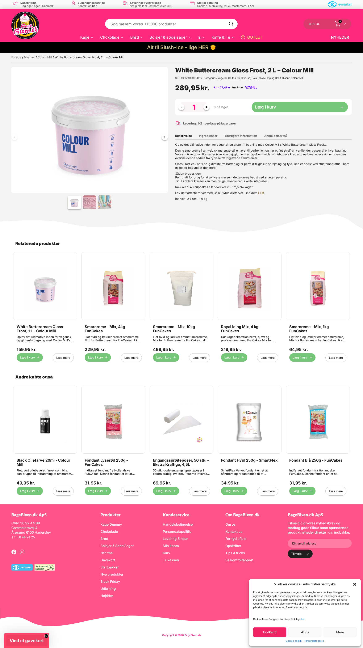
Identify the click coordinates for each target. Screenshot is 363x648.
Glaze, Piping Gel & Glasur (274, 78)
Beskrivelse (183, 135)
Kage (84, 37)
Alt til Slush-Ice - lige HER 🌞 (181, 47)
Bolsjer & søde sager (168, 37)
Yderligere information (241, 135)
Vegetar (222, 78)
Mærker (29, 57)
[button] (354, 584)
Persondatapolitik (314, 640)
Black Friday (110, 581)
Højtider (106, 596)
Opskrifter (233, 546)
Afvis (305, 632)
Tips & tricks (235, 553)
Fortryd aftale (235, 539)
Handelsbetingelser (178, 524)
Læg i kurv (265, 107)
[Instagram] (22, 552)
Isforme (106, 553)
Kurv (166, 553)
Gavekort (107, 560)
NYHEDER (340, 37)
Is (199, 37)
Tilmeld (296, 553)
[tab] (186, 135)
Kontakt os (233, 531)
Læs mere (63, 357)
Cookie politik (293, 640)
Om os (230, 524)
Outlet (254, 37)
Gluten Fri (234, 78)
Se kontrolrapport (239, 560)
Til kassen (171, 560)
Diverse (245, 78)
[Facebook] (13, 552)
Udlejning (108, 588)
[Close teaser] (46, 636)
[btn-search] (231, 24)
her (303, 619)
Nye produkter (111, 574)
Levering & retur (175, 539)
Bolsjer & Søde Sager (117, 546)
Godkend (269, 632)
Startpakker (109, 567)
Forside (16, 57)
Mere (340, 632)
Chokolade (110, 37)
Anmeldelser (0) (275, 135)
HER (261, 193)
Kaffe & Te (221, 37)
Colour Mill (45, 57)
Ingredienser (208, 135)
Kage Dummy (111, 524)
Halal (254, 78)
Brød (134, 37)
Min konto (171, 546)
